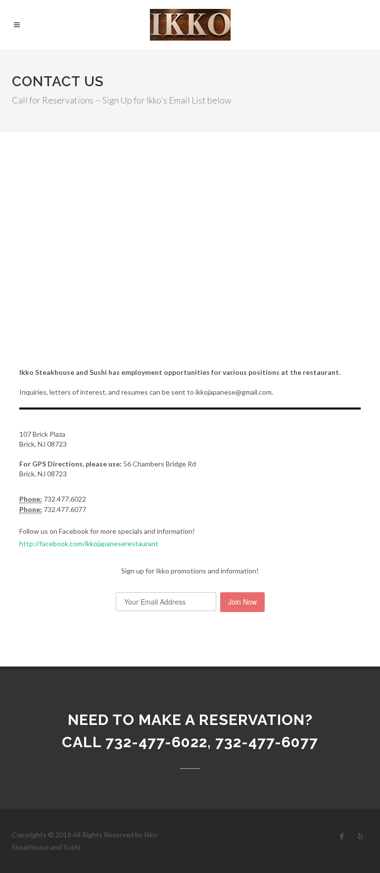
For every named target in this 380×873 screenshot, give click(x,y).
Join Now (242, 602)
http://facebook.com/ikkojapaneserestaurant (88, 543)
